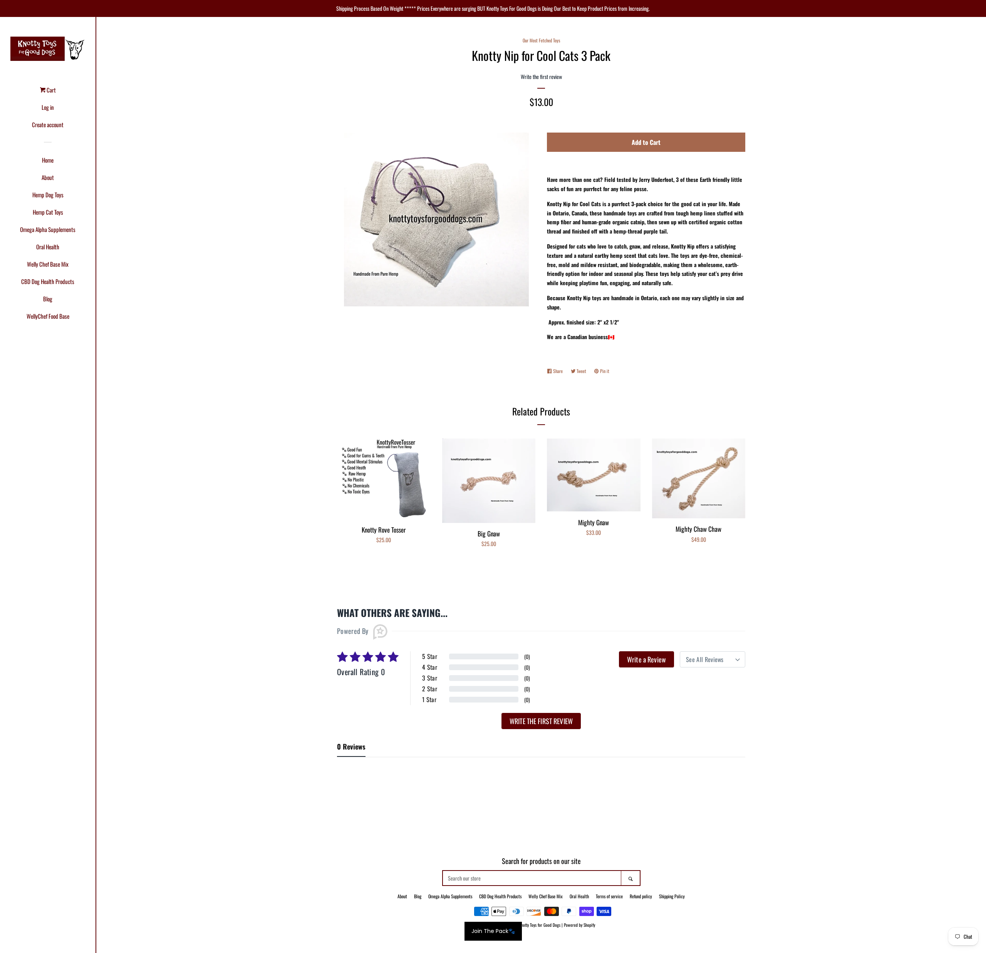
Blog (47, 298)
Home (48, 160)
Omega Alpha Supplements (47, 229)
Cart (50, 90)
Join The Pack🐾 (493, 931)
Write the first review (541, 721)
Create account (48, 124)
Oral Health (47, 246)
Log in (48, 107)
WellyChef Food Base (48, 316)
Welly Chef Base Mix (48, 264)
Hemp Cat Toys (48, 212)
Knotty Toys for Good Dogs (539, 925)
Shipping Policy (672, 896)
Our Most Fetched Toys (541, 40)
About (48, 177)
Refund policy (641, 896)
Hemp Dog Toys (48, 194)
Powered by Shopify (579, 925)
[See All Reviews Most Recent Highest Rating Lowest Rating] (712, 659)
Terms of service (609, 896)
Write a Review (646, 659)
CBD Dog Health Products (47, 281)
